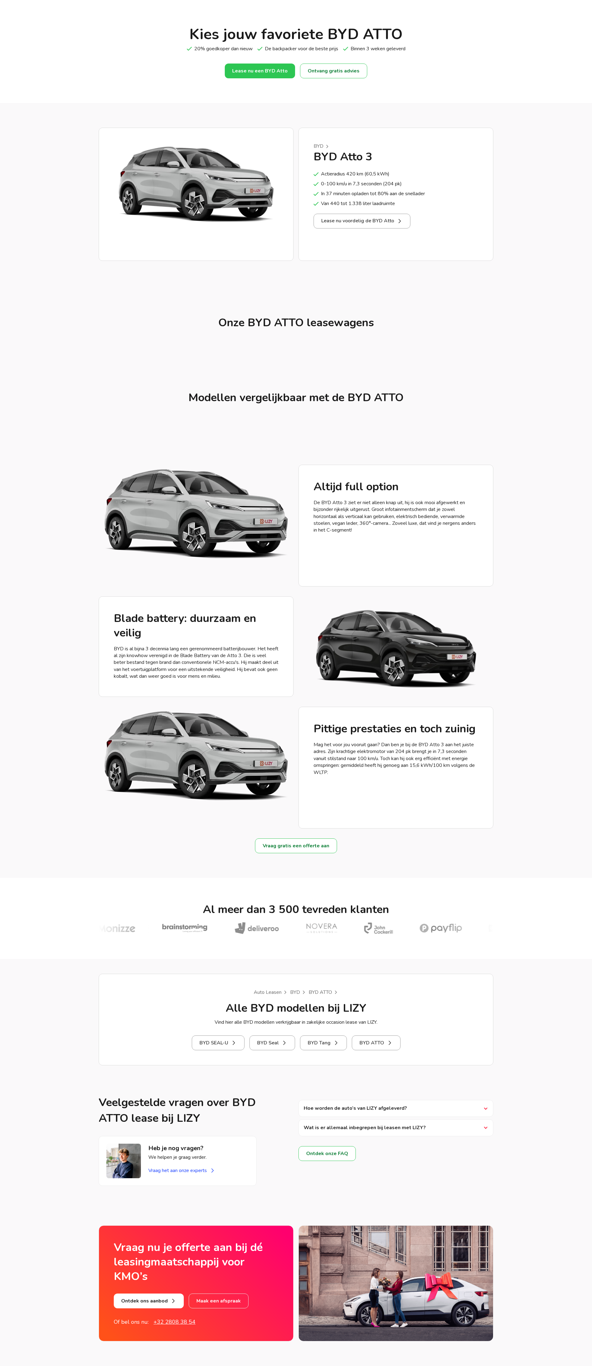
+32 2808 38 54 (174, 1322)
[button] (396, 1108)
